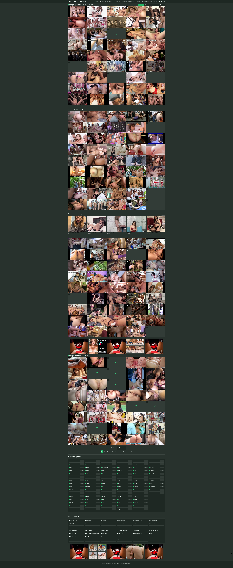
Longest (162, 4)
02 (104, 451)
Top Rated (156, 4)
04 (109, 451)
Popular (141, 4)
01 (101, 451)
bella (120, 1)
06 (115, 451)
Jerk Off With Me (110, 232)
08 (120, 451)
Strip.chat (69, 233)
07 (117, 451)
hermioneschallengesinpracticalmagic (150, 1)
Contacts (103, 566)
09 (123, 451)
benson (104, 1)
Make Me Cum (130, 232)
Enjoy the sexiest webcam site (73, 232)
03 (107, 451)
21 (131, 451)
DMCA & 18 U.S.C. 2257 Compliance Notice (124, 566)
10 (125, 451)
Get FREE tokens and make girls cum (95, 232)
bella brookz (115, 1)
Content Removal (110, 566)
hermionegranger (131, 1)
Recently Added (149, 4)
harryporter (124, 1)
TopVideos (73, 1)
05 (112, 451)
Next (121, 448)
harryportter (138, 1)
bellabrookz (109, 1)
